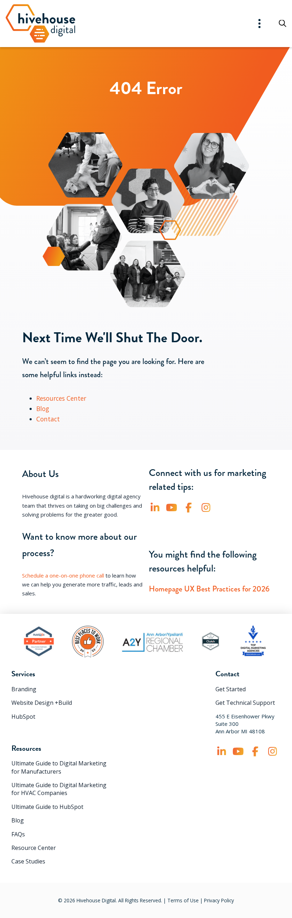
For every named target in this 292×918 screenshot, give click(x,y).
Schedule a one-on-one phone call (63, 575)
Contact (48, 419)
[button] (259, 23)
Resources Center (61, 398)
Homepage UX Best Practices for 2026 (209, 589)
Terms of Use (183, 900)
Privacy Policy (219, 900)
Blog (42, 408)
